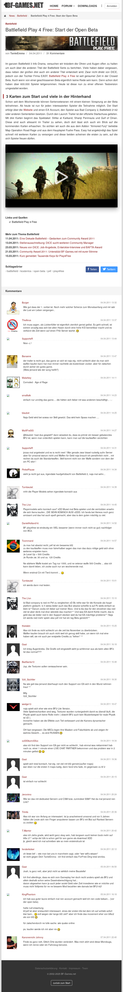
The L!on (26, 504)
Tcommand (27, 540)
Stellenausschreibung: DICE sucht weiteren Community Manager (57, 243)
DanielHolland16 (30, 523)
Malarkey (26, 377)
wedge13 (26, 704)
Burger (25, 302)
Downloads (87, 6)
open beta (39, 271)
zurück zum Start (61, 982)
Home (54, 6)
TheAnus (26, 320)
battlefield (12, 271)
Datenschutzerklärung (46, 968)
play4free (58, 271)
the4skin (26, 625)
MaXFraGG (28, 430)
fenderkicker (28, 849)
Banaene (26, 356)
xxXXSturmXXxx (30, 740)
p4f (49, 271)
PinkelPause (28, 469)
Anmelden (112, 6)
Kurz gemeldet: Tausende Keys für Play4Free (45, 256)
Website (28, 110)
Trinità (25, 812)
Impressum (74, 968)
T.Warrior (26, 830)
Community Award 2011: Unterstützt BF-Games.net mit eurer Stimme (59, 251)
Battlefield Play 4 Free (62, 76)
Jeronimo (26, 794)
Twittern (110, 269)
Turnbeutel (27, 487)
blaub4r (26, 412)
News (12, 15)
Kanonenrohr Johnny (32, 937)
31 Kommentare (55, 53)
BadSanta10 (28, 661)
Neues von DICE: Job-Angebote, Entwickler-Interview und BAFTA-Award (61, 247)
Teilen (93, 269)
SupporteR (27, 338)
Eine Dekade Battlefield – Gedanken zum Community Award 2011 (57, 238)
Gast (24, 644)
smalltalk (26, 395)
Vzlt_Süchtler (28, 679)
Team (85, 968)
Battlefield (22, 15)
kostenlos (25, 271)
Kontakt (63, 968)
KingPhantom (29, 894)
